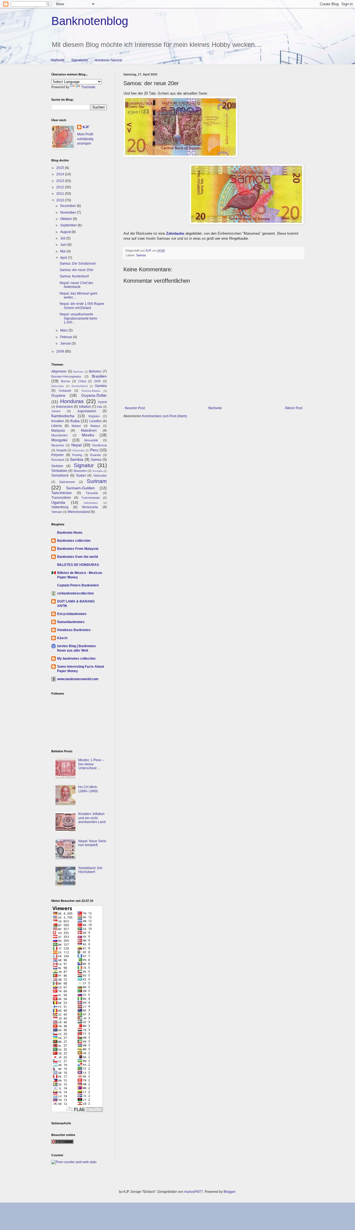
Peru (94, 450)
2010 (60, 200)
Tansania (92, 493)
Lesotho (95, 421)
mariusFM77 (193, 1192)
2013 (60, 181)
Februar (66, 337)
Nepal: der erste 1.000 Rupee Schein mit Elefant (82, 306)
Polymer (57, 455)
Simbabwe (59, 471)
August (66, 232)
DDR (97, 381)
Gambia (101, 386)
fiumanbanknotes (71, 622)
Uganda (58, 502)
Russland (57, 459)
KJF (86, 127)
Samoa (141, 255)
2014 (60, 174)
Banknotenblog (89, 20)
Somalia (97, 470)
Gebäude (65, 390)
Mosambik (91, 440)
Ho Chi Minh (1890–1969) (88, 789)
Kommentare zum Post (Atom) (164, 416)
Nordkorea (99, 445)
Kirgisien (94, 416)
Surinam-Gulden (80, 488)
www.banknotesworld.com (77, 679)
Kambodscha (62, 416)
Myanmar (57, 445)
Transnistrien (61, 498)
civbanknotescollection (75, 593)
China (82, 381)
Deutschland (80, 386)
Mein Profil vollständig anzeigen (85, 139)
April (64, 258)
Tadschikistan (61, 493)
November (68, 212)
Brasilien (99, 376)
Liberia (56, 426)
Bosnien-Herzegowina (66, 376)
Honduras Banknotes (74, 630)
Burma (65, 381)
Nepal (76, 445)
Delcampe (57, 386)
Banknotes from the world (77, 557)
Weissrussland (79, 512)
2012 (60, 187)
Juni (63, 245)
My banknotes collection (76, 658)
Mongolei (59, 440)
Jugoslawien (86, 411)
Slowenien (80, 470)
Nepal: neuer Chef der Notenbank (76, 285)
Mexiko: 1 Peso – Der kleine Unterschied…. (91, 764)
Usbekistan (91, 502)
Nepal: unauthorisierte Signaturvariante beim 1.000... (78, 318)
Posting (77, 455)
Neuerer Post (135, 408)
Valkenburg (60, 507)
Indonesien (64, 407)
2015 (60, 168)
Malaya (95, 425)
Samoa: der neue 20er (76, 270)
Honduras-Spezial (108, 60)
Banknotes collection (73, 541)
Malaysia (58, 430)
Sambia (76, 459)
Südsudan (100, 475)
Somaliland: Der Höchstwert (90, 870)
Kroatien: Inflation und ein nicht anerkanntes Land (92, 818)
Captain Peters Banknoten (78, 585)
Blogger (229, 1192)
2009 (60, 351)
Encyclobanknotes (72, 614)
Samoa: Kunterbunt (74, 276)
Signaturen (79, 60)
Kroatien (57, 421)
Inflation (85, 407)
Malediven (89, 430)
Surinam (97, 481)
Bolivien (95, 371)
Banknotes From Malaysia (77, 549)
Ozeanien (78, 450)
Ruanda (95, 455)
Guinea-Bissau (91, 390)
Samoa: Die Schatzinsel (78, 263)
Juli (63, 238)
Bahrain (78, 371)
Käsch (62, 638)
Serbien (57, 466)
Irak (99, 406)
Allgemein (59, 371)
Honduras (72, 401)
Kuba (75, 421)
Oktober (66, 219)
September (69, 225)
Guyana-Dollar (94, 395)
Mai (63, 251)
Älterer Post (293, 408)
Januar (66, 343)
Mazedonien (59, 435)
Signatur (84, 465)
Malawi (76, 425)
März (64, 330)
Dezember (68, 206)
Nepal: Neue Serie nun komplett (92, 843)
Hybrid (102, 402)
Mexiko (88, 435)
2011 (60, 194)
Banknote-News (69, 533)
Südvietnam (67, 482)
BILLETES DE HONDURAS (78, 565)
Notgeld (61, 450)
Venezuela (90, 507)
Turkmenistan (90, 497)
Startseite (57, 60)
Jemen (55, 411)
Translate (88, 87)
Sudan (81, 475)
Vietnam (56, 511)
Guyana (58, 395)
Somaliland (60, 475)
